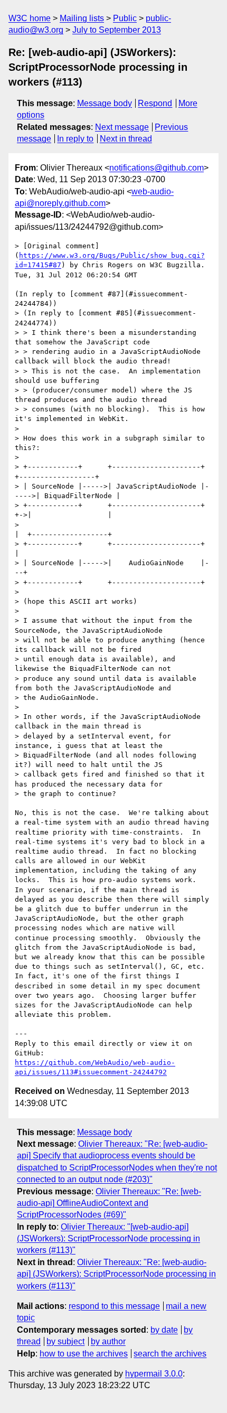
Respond (155, 103)
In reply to (75, 138)
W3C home (29, 18)
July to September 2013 (116, 29)
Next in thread (126, 138)
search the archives (170, 1353)
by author (108, 1341)
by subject (65, 1341)
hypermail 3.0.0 (154, 1373)
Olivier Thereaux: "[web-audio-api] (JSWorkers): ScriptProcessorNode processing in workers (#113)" (108, 1238)
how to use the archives (84, 1353)
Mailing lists (82, 18)
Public (125, 18)
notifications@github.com (156, 167)
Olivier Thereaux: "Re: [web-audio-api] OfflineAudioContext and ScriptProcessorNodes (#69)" (109, 1203)
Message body (104, 103)
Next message (122, 127)
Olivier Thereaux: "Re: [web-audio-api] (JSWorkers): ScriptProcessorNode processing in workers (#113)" (116, 1274)
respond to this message (114, 1306)
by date (164, 1329)
